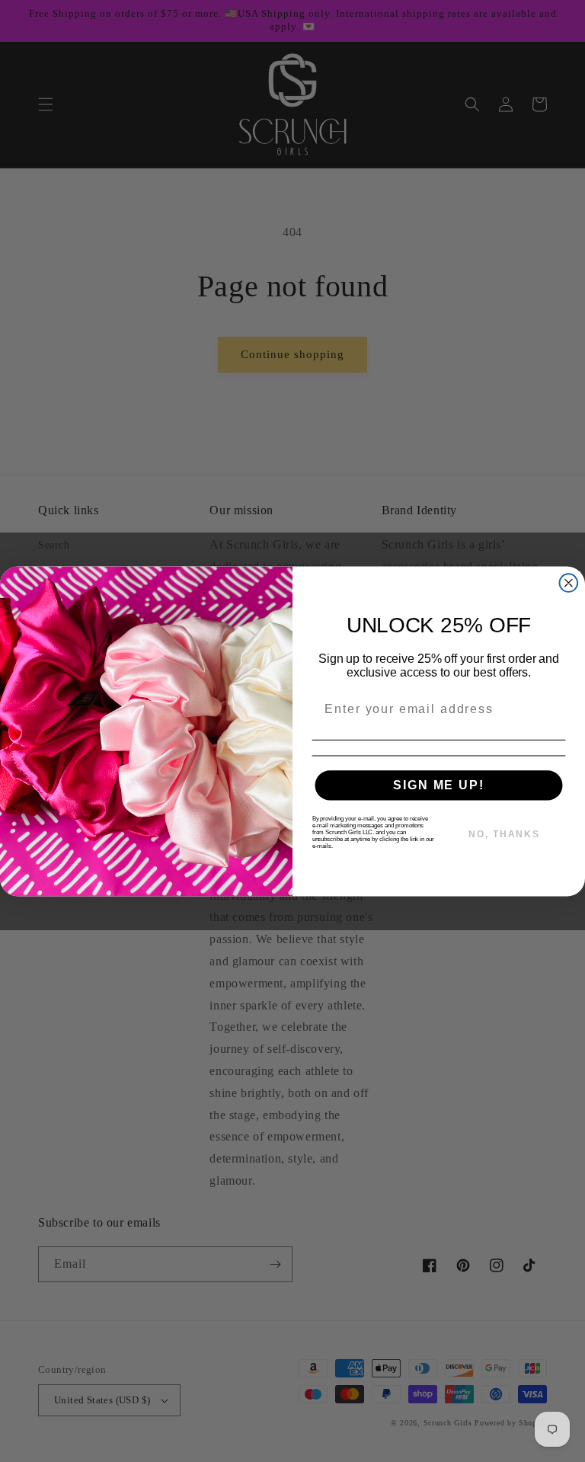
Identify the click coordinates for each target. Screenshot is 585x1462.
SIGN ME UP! (438, 785)
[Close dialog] (569, 583)
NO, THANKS (504, 834)
